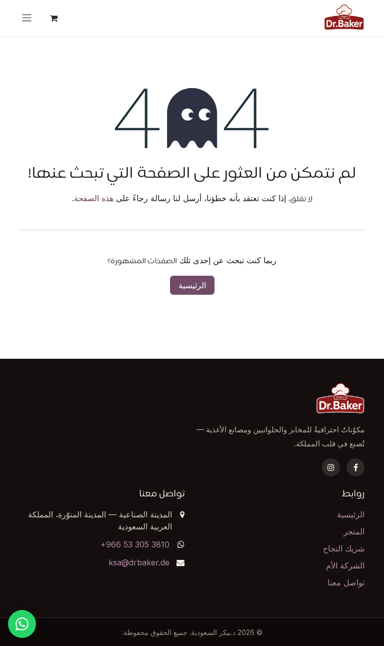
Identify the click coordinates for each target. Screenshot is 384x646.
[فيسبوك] (355, 467)
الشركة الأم (345, 565)
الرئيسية (192, 285)
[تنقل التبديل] (27, 18)
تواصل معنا (346, 582)
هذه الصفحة (94, 198)
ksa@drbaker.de (139, 562)
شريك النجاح (343, 548)
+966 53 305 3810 (135, 544)
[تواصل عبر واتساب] (22, 624)
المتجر (354, 531)
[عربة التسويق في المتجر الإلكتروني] (54, 18)
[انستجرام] (331, 467)
